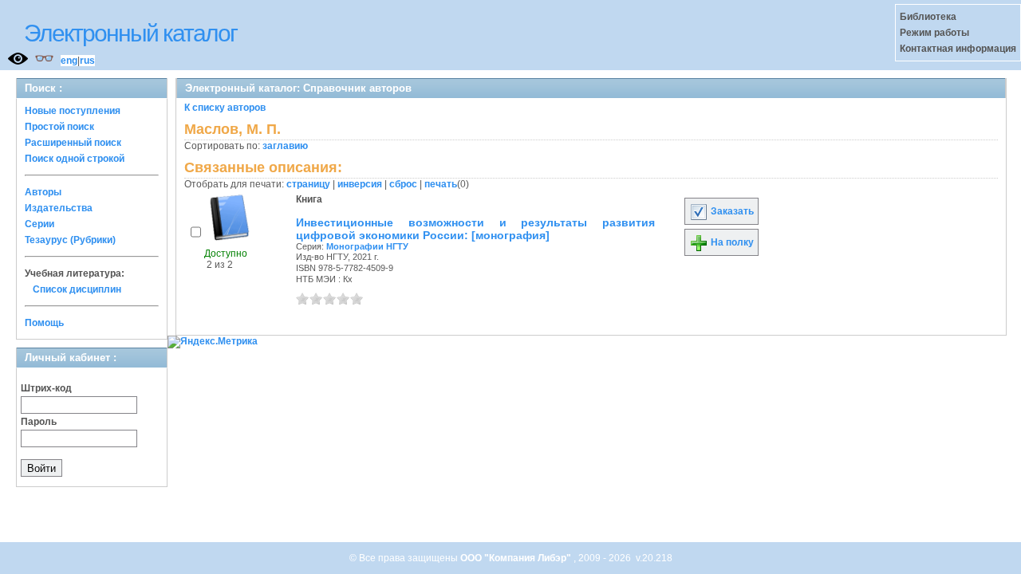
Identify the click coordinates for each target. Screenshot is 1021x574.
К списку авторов (225, 107)
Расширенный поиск (73, 142)
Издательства (59, 208)
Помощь (44, 322)
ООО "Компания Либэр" (517, 558)
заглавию (285, 145)
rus (87, 60)
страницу (308, 184)
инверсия (359, 184)
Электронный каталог (130, 33)
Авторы (43, 192)
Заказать (731, 211)
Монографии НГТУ (367, 246)
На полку (731, 242)
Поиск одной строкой (74, 158)
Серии (39, 224)
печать (440, 184)
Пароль (39, 421)
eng (69, 60)
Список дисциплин (77, 289)
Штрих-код (46, 388)
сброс (403, 184)
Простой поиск (59, 126)
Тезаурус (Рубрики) (70, 240)
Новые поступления (72, 110)
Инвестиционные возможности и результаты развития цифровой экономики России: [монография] (475, 229)
